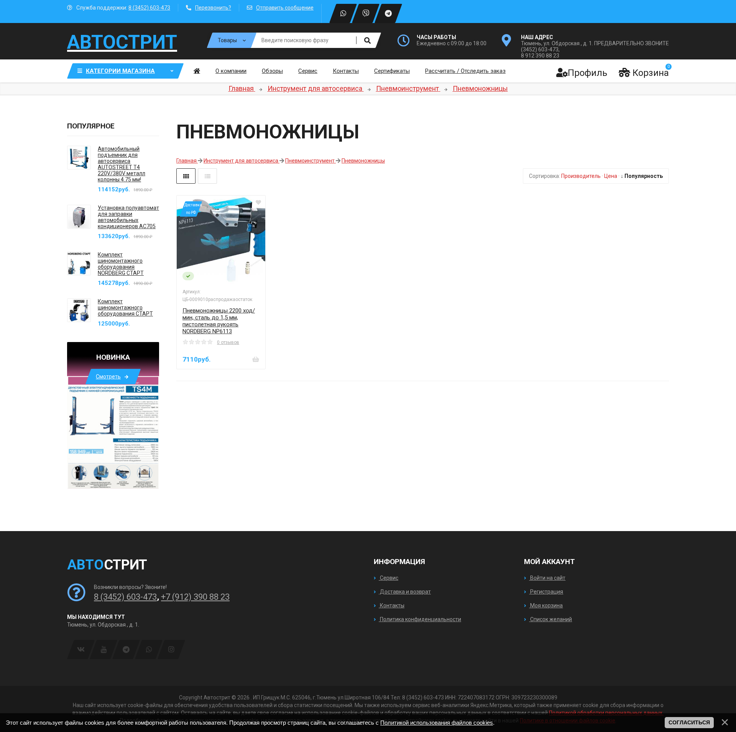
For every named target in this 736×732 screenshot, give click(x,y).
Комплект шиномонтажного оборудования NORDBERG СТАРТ (121, 264)
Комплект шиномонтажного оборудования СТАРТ (125, 307)
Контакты (391, 605)
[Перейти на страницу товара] (221, 240)
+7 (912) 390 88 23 (195, 597)
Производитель (581, 176)
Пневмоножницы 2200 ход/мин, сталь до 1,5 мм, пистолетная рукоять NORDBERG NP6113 (218, 321)
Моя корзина (546, 605)
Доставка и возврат (405, 592)
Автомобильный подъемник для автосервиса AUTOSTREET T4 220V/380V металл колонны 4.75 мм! (121, 164)
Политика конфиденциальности (420, 619)
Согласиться (689, 722)
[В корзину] (256, 359)
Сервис (388, 578)
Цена (610, 176)
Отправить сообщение (285, 8)
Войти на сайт (547, 578)
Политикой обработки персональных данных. (606, 713)
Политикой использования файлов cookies (436, 722)
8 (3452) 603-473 (149, 8)
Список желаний (550, 619)
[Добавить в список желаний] (258, 202)
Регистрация (546, 592)
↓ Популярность (642, 176)
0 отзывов (228, 342)
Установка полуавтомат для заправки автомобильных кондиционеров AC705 (128, 217)
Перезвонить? (213, 8)
